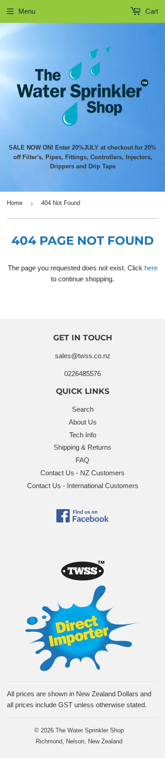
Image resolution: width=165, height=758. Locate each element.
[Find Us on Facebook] (82, 520)
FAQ (82, 460)
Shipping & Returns (82, 447)
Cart (150, 11)
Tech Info (82, 435)
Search (83, 409)
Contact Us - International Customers (82, 485)
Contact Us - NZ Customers (82, 473)
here (151, 268)
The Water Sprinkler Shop (89, 730)
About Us (83, 422)
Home (14, 202)
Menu (26, 11)
